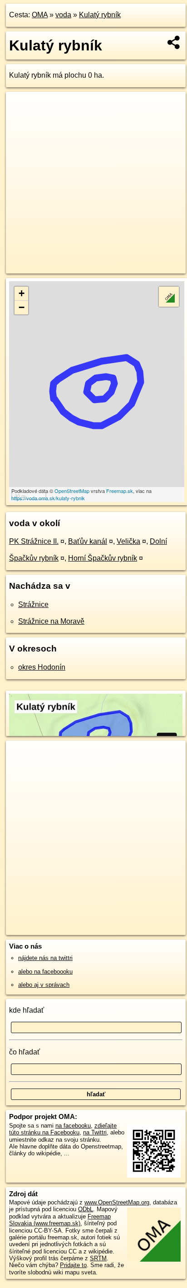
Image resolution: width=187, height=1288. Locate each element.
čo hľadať (24, 1052)
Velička (128, 541)
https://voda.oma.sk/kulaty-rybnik (48, 498)
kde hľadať (26, 1010)
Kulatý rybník (100, 15)
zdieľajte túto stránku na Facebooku (63, 1129)
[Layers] (169, 297)
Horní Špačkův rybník (102, 558)
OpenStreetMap (71, 490)
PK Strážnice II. (34, 541)
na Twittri (95, 1132)
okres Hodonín (41, 667)
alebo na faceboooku (45, 971)
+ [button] (22, 293)
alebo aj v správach (43, 984)
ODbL (85, 1209)
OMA (40, 15)
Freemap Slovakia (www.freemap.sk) (60, 1220)
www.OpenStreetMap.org (116, 1202)
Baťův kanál (87, 541)
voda (63, 15)
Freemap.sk (119, 490)
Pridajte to (73, 1265)
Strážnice (33, 604)
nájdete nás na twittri (45, 958)
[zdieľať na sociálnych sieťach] (174, 42)
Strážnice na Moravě (51, 621)
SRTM (98, 1258)
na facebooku (73, 1125)
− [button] (22, 307)
